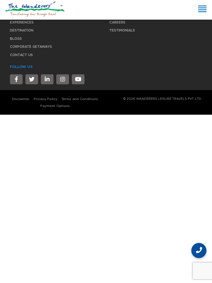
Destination (21, 30)
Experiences (22, 22)
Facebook (16, 79)
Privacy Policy (45, 99)
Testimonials (122, 30)
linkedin (47, 79)
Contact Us (21, 55)
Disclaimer (21, 99)
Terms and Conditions (80, 99)
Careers (117, 22)
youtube (78, 79)
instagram (62, 79)
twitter (31, 79)
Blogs (16, 38)
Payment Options (55, 106)
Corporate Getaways (31, 46)
